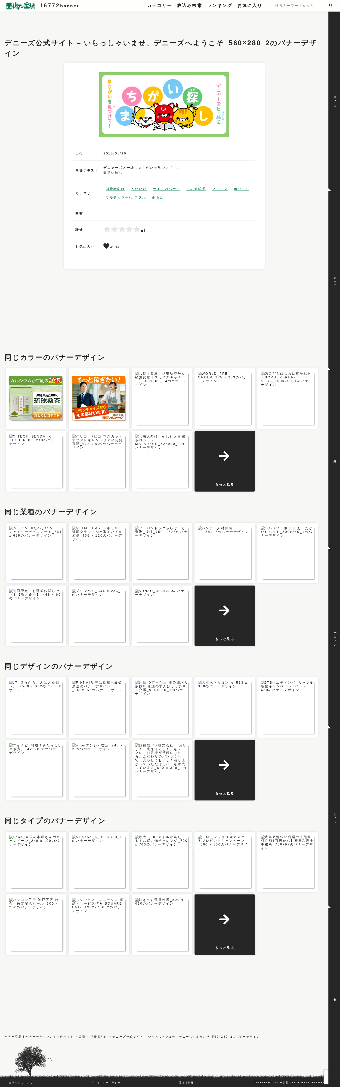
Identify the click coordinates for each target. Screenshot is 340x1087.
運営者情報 (186, 1082)
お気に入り (250, 5)
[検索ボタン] (331, 5)
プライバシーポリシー (106, 1082)
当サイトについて (21, 1082)
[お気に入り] (106, 247)
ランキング (219, 5)
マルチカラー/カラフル (126, 197)
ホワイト (241, 189)
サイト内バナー (166, 189)
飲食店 (158, 197)
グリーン (220, 189)
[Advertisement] (89, 22)
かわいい (139, 189)
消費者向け (115, 189)
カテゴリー (159, 5)
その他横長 (196, 189)
